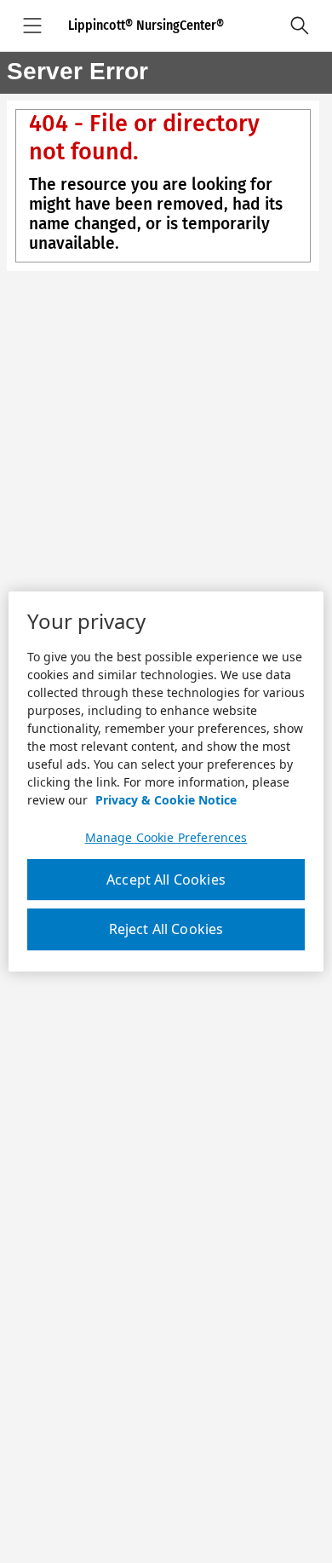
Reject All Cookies (166, 929)
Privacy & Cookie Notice (166, 800)
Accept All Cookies (166, 879)
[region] (166, 781)
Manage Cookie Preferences (166, 837)
